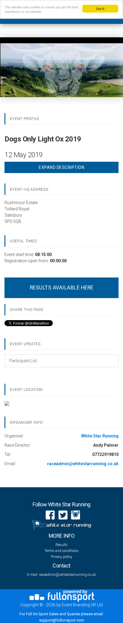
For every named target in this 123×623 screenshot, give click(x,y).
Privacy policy (61, 557)
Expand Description (61, 167)
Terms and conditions (61, 551)
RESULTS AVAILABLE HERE (61, 288)
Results (61, 545)
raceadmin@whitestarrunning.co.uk (67, 575)
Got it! (100, 8)
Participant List (23, 360)
